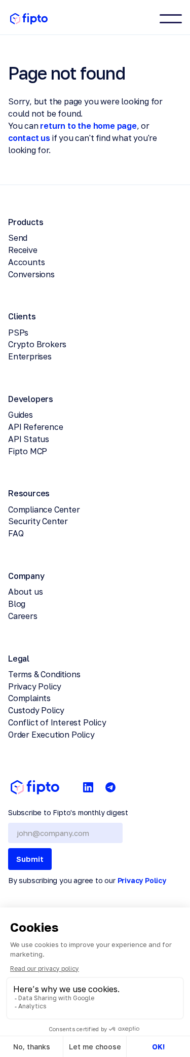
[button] (171, 18)
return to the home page (88, 126)
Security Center (38, 521)
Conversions (31, 274)
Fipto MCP (27, 451)
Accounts (26, 262)
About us (25, 592)
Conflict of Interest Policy (57, 722)
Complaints (29, 698)
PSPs (18, 332)
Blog (16, 604)
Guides (20, 415)
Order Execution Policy (51, 735)
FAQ (15, 533)
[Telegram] (110, 787)
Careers (22, 616)
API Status (28, 439)
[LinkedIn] (88, 787)
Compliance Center (44, 509)
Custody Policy (36, 710)
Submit (30, 858)
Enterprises (30, 356)
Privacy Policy (34, 686)
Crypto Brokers (37, 344)
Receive (22, 250)
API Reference (35, 427)
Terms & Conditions (44, 674)
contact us (29, 138)
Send (17, 238)
